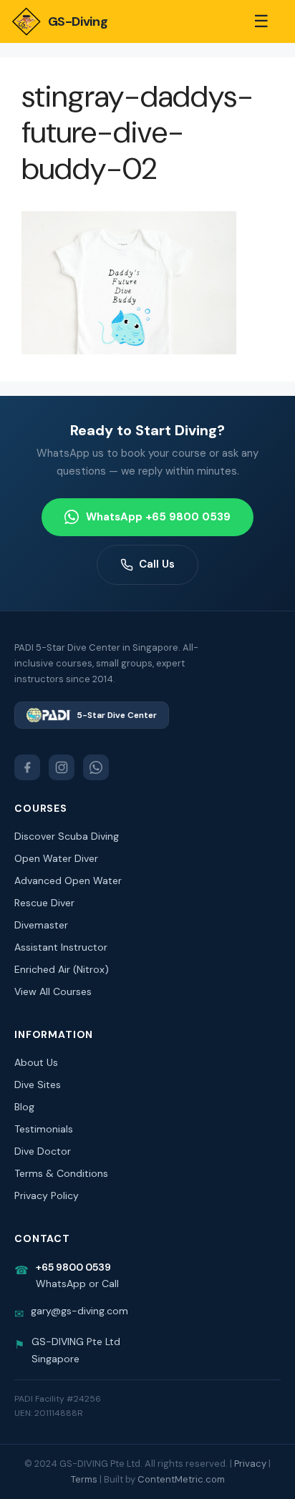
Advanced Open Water (68, 880)
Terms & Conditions (61, 1173)
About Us (36, 1062)
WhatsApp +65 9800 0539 (158, 517)
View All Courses (53, 991)
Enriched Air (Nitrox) (61, 969)
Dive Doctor (42, 1151)
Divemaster (41, 924)
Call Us (157, 564)
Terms (84, 1479)
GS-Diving (77, 21)
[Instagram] (61, 767)
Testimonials (43, 1128)
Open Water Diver (56, 858)
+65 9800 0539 (73, 1267)
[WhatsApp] (96, 767)
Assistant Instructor (60, 947)
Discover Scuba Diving (66, 836)
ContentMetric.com (181, 1479)
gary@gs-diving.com (79, 1310)
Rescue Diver (44, 902)
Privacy (250, 1463)
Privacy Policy (46, 1195)
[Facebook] (27, 767)
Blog (24, 1106)
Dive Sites (37, 1084)
